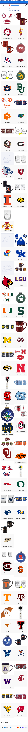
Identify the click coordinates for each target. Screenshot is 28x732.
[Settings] (23, 5)
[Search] (4, 5)
